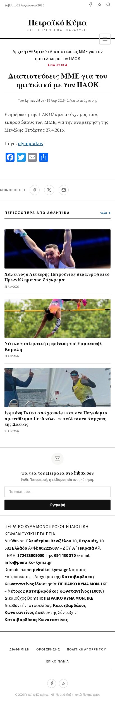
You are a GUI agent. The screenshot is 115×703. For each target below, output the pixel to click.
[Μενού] (105, 39)
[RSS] (63, 683)
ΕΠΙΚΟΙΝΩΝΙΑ (57, 661)
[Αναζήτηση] (108, 5)
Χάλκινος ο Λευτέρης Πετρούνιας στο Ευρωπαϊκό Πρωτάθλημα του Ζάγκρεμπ (56, 277)
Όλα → (105, 213)
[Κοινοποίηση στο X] (49, 190)
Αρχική (19, 52)
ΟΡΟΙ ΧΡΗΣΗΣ (48, 649)
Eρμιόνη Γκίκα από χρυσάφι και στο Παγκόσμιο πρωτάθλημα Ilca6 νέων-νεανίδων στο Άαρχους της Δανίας (55, 418)
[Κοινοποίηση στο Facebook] (35, 190)
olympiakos (30, 143)
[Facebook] (90, 5)
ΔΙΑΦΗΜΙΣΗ (19, 649)
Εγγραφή (57, 504)
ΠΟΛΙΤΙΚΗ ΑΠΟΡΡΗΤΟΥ (86, 649)
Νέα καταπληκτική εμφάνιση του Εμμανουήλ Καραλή (53, 346)
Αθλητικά (38, 52)
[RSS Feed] (99, 5)
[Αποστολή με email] (64, 190)
